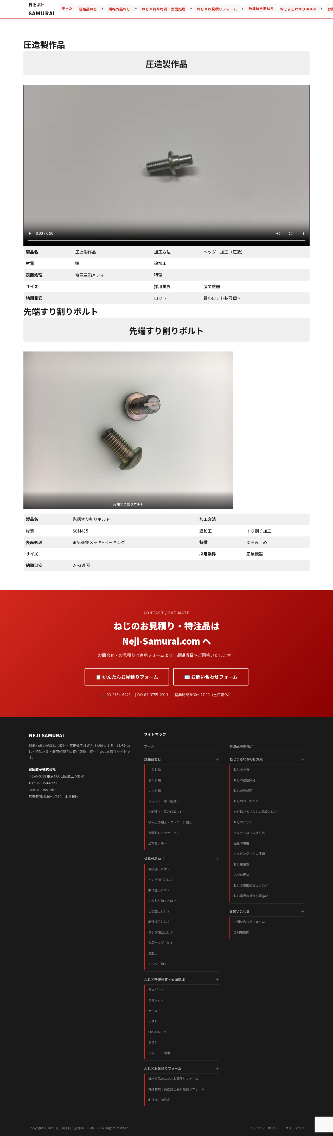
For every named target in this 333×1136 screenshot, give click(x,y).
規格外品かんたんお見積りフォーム (173, 1078)
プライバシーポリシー (264, 1128)
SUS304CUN (157, 1031)
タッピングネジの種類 (249, 853)
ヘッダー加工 (157, 963)
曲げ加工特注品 (159, 1099)
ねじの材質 (241, 769)
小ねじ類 (154, 769)
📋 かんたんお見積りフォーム (126, 676)
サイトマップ (295, 1128)
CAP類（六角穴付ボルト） (166, 811)
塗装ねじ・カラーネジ (164, 832)
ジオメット (156, 1000)
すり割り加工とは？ (162, 900)
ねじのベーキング (246, 801)
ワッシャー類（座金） (164, 801)
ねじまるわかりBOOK (298, 8)
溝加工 (153, 953)
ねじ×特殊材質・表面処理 (163, 8)
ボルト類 (154, 780)
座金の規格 (241, 843)
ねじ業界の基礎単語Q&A (251, 895)
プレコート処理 (159, 1053)
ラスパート (156, 989)
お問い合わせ (239, 911)
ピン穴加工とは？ (160, 879)
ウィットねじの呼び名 (249, 832)
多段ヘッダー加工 (160, 942)
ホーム (67, 8)
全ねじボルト (157, 843)
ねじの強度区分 (244, 780)
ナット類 (154, 790)
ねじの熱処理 (243, 790)
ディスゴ (154, 1010)
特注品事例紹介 (261, 8)
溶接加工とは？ (159, 869)
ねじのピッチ (243, 822)
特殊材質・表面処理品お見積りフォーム (176, 1089)
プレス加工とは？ (160, 932)
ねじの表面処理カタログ (251, 885)
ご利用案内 (241, 932)
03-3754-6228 (46, 782)
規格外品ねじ (119, 8)
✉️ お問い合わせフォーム (211, 676)
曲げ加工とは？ (159, 890)
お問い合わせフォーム (249, 921)
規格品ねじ (88, 8)
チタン (153, 1042)
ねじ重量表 (241, 864)
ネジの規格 (241, 874)
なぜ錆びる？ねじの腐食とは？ (255, 811)
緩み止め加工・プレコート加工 (170, 822)
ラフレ (153, 1021)
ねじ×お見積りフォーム (217, 8)
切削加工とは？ (159, 911)
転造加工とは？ (159, 921)
